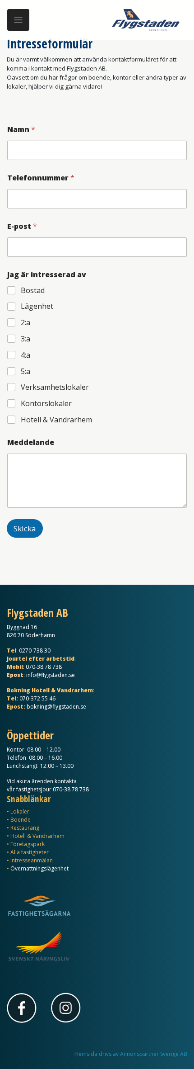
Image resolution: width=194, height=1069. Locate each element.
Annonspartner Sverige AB (153, 1054)
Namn (21, 129)
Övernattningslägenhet (39, 868)
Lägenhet (37, 306)
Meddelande (30, 442)
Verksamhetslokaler (55, 387)
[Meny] (18, 20)
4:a (25, 355)
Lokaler (19, 811)
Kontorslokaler (46, 403)
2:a (25, 322)
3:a (25, 339)
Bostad (33, 290)
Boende (20, 819)
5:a (25, 371)
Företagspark (27, 844)
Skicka (25, 528)
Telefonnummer (40, 178)
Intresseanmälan (31, 860)
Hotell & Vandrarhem (56, 420)
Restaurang (24, 828)
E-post (22, 226)
